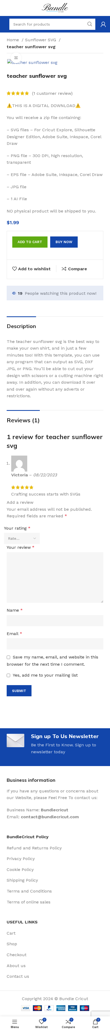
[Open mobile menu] (4, 24)
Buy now (64, 242)
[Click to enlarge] (16, 57)
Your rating (17, 528)
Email (14, 633)
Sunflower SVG (41, 39)
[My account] (103, 24)
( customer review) (52, 93)
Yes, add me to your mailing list (44, 675)
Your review (20, 547)
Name (15, 610)
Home (13, 39)
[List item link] (55, 848)
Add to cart (30, 242)
